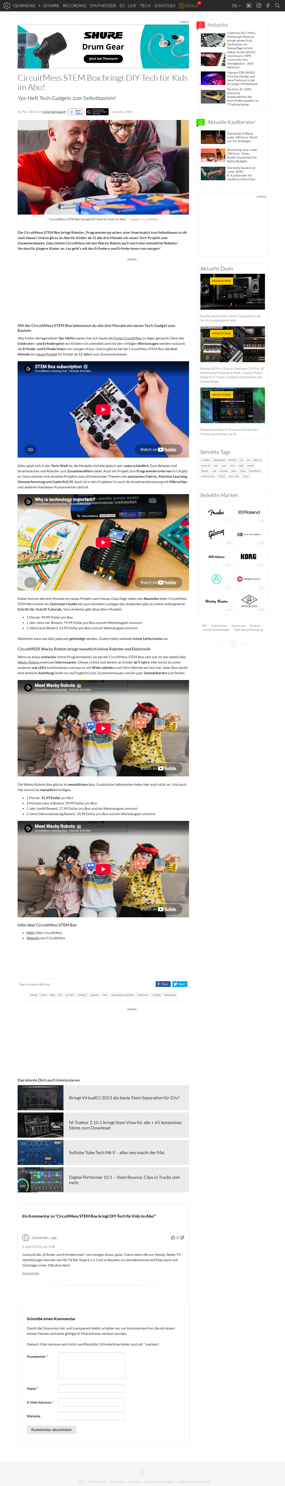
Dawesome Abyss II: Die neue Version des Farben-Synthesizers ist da (229, 414)
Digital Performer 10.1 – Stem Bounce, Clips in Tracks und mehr (124, 1179)
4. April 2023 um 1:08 (38, 1246)
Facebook (268, 5)
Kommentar (37, 1356)
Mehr (30, 932)
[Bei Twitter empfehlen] (179, 984)
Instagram (258, 5)
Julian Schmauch (54, 112)
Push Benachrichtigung (248, 629)
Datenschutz (219, 625)
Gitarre (51, 5)
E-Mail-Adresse (40, 1402)
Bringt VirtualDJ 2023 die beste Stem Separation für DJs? (124, 1097)
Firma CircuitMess (127, 338)
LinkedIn (248, 5)
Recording (74, 5)
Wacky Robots (29, 662)
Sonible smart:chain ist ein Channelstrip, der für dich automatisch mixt (230, 300)
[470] (216, 534)
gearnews (24, 5)
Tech (145, 5)
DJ (122, 5)
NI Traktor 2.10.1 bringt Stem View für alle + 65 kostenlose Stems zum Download (125, 1125)
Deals (191, 5)
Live (132, 5)
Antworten (30, 1273)
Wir (204, 625)
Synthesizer (103, 5)
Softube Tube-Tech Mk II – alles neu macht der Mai (116, 1152)
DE (235, 5)
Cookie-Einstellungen (216, 629)
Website (32, 938)
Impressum (239, 625)
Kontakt (255, 625)
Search (278, 5)
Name (32, 1388)
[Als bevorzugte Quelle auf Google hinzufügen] (97, 111)
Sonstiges (164, 5)
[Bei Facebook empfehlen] (163, 984)
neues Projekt (46, 354)
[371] (216, 578)
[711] (217, 511)
